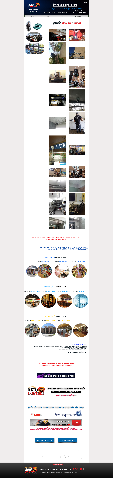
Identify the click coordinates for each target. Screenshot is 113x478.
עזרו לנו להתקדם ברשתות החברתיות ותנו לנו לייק (56, 407)
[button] (79, 16)
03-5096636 (49, 472)
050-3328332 (41, 472)
